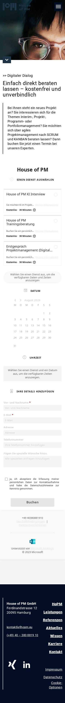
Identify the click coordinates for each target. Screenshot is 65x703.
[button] (58, 6)
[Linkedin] (26, 664)
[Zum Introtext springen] (7, 59)
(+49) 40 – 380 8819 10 (22, 635)
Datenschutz (52, 677)
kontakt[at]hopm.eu (19, 627)
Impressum (53, 669)
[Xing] (12, 664)
